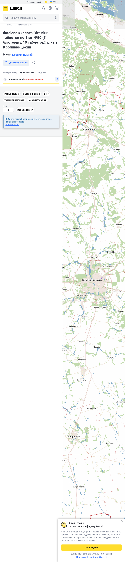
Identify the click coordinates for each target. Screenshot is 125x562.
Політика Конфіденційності (91, 557)
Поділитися (33, 63)
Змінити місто (12, 124)
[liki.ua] (16, 8)
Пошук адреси (5, 79)
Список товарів (50, 8)
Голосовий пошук (55, 17)
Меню (5, 8)
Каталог (10, 25)
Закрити (122, 521)
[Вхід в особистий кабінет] (43, 8)
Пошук (6, 17)
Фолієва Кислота (25, 25)
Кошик (56, 8)
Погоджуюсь (91, 547)
